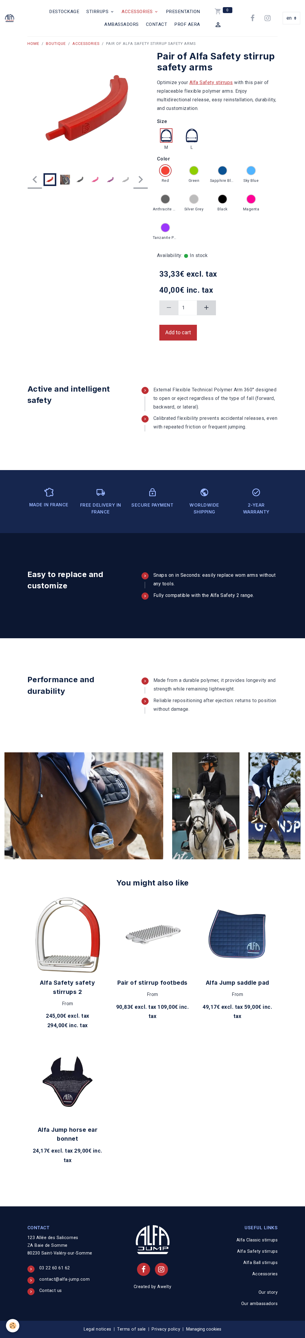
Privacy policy (166, 1329)
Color (163, 159)
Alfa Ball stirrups (260, 1262)
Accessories (138, 11)
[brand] (9, 18)
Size (162, 121)
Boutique (56, 43)
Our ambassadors (259, 1303)
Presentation (183, 11)
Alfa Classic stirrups (257, 1240)
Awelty (164, 1286)
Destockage (64, 11)
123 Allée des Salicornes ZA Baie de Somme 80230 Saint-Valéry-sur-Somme (59, 1245)
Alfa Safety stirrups (211, 82)
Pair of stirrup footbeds (152, 982)
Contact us (50, 1290)
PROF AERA (187, 24)
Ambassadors (121, 24)
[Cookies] (12, 1325)
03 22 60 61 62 (54, 1268)
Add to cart (178, 332)
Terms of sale (131, 1329)
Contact (156, 24)
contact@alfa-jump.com (64, 1279)
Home (33, 43)
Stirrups (98, 11)
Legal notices (97, 1329)
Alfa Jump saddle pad (237, 982)
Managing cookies (203, 1329)
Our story (268, 1292)
